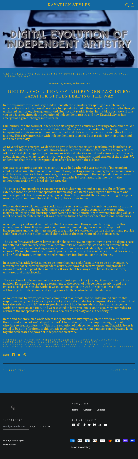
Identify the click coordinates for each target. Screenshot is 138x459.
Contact (101, 409)
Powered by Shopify (9, 445)
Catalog (87, 409)
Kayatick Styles (69, 5)
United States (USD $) (81, 447)
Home (6, 74)
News (19, 74)
